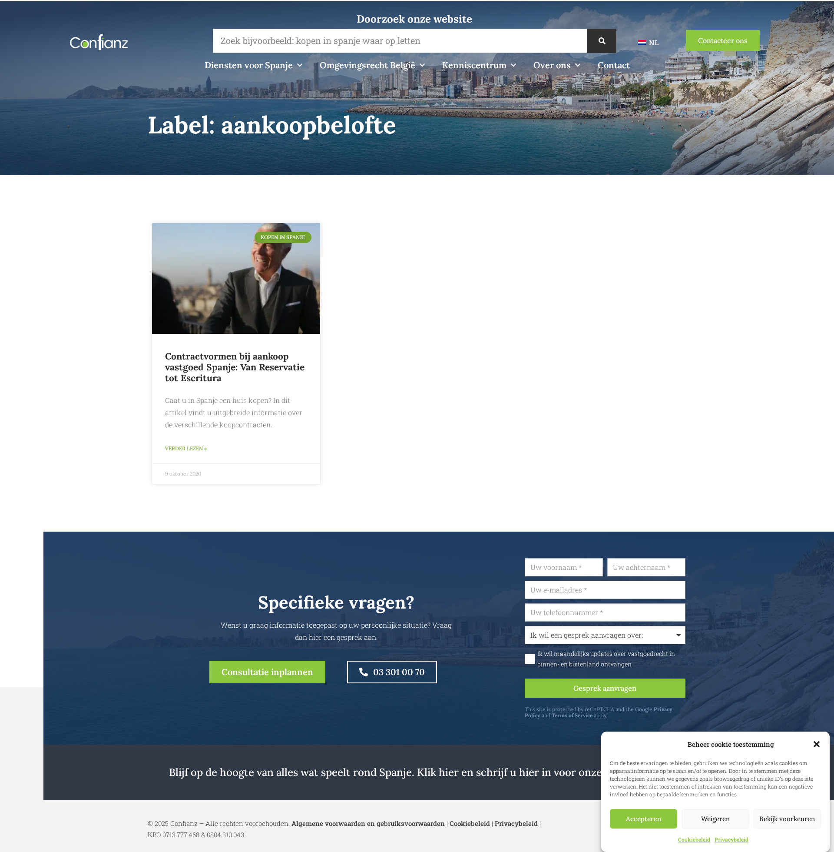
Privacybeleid (731, 839)
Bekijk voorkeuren (787, 819)
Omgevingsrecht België (367, 65)
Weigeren (715, 819)
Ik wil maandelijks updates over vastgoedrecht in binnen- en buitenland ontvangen (606, 659)
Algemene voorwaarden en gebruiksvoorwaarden (368, 823)
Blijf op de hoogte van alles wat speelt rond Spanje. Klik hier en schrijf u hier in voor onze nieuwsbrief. (417, 772)
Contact (614, 65)
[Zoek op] (601, 41)
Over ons (552, 65)
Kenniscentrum (474, 65)
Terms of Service (572, 715)
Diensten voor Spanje (249, 65)
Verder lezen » (186, 448)
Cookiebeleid (694, 839)
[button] (816, 744)
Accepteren (643, 819)
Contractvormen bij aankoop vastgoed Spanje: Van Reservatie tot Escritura (234, 367)
